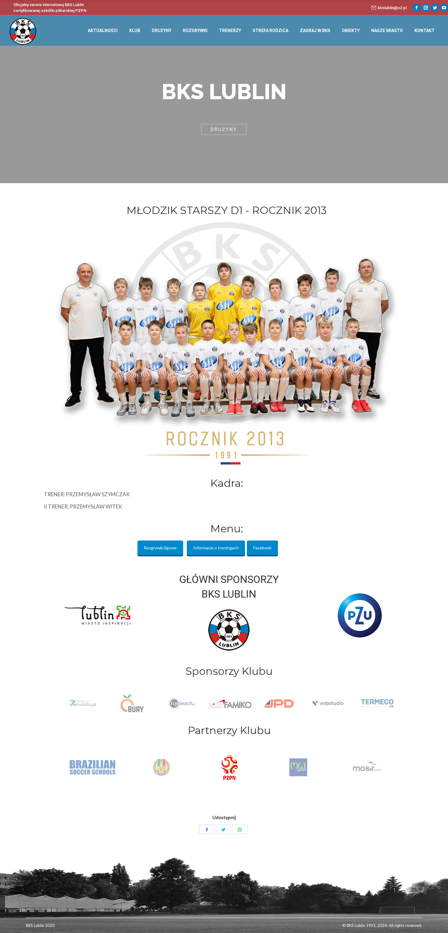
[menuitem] (103, 30)
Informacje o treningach (216, 547)
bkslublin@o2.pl (392, 7)
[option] (82, 703)
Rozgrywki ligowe (160, 547)
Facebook (262, 547)
